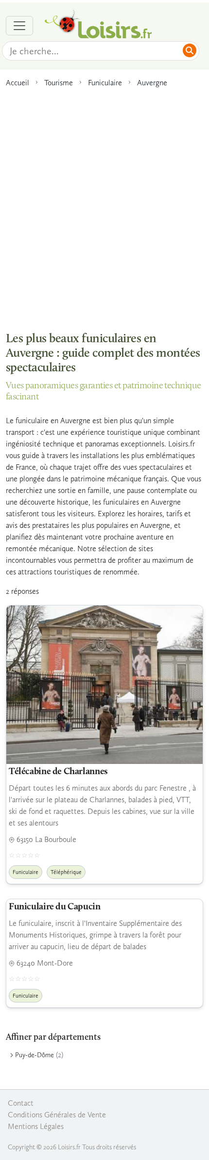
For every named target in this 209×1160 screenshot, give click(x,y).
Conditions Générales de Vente (57, 1114)
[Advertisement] (104, 204)
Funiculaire (105, 82)
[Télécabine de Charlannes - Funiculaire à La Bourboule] (104, 684)
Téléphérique (66, 872)
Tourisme (58, 82)
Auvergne (152, 82)
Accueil (17, 82)
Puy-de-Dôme (34, 1055)
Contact (21, 1103)
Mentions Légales (36, 1126)
